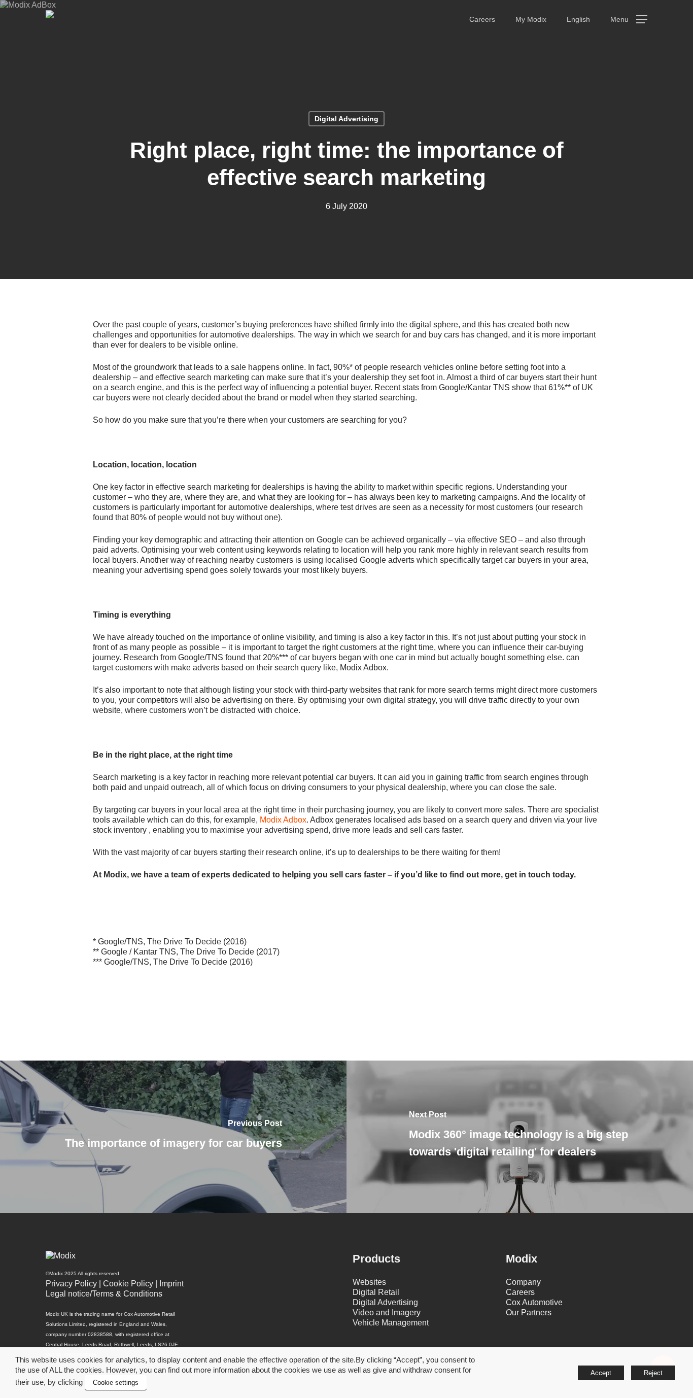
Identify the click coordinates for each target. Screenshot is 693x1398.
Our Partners (528, 1312)
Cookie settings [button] (115, 1382)
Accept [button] (601, 1373)
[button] (628, 19)
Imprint (171, 1283)
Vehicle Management (391, 1322)
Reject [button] (653, 1373)
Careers (520, 1292)
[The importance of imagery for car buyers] (173, 1137)
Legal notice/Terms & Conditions (104, 1293)
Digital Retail (376, 1292)
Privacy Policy (71, 1283)
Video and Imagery (387, 1312)
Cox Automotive (534, 1302)
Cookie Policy (128, 1283)
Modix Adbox (283, 819)
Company (523, 1282)
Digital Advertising (346, 119)
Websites (369, 1282)
